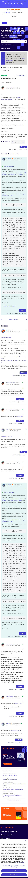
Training (14, 12)
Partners (20, 12)
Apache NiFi (8, 82)
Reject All (14, 870)
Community (6, 12)
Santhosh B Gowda (18, 416)
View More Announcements (14, 800)
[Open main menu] (26, 23)
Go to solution (20, 75)
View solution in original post (8, 306)
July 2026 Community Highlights (10, 775)
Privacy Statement (19, 862)
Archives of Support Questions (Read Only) (12, 67)
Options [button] (5, 70)
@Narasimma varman (10, 166)
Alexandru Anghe (18, 703)
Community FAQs (7, 835)
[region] (14, 858)
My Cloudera (5, 838)
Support (14, 16)
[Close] (26, 841)
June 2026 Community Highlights (10, 779)
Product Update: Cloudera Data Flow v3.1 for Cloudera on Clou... (12, 796)
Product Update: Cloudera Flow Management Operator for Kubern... (13, 790)
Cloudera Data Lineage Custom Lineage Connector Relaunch (14, 784)
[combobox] (14, 44)
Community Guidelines (9, 831)
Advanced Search (5, 48)
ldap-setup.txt (19, 125)
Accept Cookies (14, 874)
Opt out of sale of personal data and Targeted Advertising (14, 866)
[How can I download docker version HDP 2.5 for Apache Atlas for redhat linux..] (1, 319)
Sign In (4, 22)
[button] (25, 92)
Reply (23, 147)
